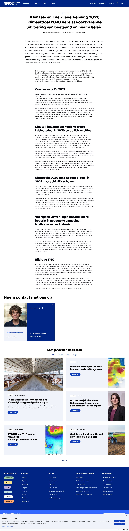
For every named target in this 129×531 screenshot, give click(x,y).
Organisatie (52, 477)
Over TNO (51, 473)
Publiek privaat (107, 481)
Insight (75, 355)
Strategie (51, 484)
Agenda (24, 481)
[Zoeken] (117, 3)
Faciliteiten (79, 477)
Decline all (119, 523)
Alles (53, 355)
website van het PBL (74, 288)
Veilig (44, 3)
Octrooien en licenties (82, 491)
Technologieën (80, 484)
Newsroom (24, 473)
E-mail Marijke (36, 336)
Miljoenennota (63, 145)
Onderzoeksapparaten (82, 481)
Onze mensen (53, 488)
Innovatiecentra (108, 491)
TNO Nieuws (25, 501)
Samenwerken (107, 473)
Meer (110, 3)
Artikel (68, 355)
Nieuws (60, 355)
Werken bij (101, 3)
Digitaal (53, 3)
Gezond (36, 3)
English (3, 515)
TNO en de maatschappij (56, 491)
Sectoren (93, 3)
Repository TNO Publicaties (84, 494)
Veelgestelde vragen (55, 498)
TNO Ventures (107, 488)
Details (3, 526)
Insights (24, 488)
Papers (24, 494)
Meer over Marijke (35, 308)
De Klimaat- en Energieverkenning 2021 (57, 75)
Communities (53, 494)
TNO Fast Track (107, 484)
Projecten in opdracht (109, 477)
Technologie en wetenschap (84, 473)
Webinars (25, 484)
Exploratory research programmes (86, 488)
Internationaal (107, 494)
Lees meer (13, 413)
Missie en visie (53, 481)
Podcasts (24, 491)
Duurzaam (26, 3)
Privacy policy (10, 526)
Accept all (119, 521)
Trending (24, 498)
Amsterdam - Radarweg (39, 333)
